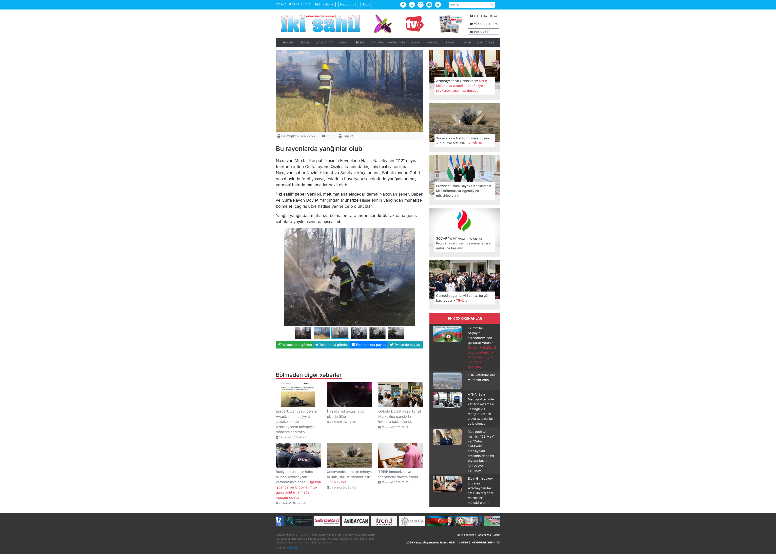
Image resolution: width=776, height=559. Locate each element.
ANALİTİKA (377, 42)
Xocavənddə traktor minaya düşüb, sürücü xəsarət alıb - (349, 477)
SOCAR (305, 42)
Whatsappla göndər (296, 345)
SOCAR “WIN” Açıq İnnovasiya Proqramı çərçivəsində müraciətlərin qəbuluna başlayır (463, 243)
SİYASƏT (288, 42)
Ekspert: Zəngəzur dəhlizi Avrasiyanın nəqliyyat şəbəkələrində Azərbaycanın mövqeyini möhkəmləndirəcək (296, 421)
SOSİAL (360, 42)
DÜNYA (415, 42)
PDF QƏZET (481, 31)
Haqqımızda (348, 4)
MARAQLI (432, 42)
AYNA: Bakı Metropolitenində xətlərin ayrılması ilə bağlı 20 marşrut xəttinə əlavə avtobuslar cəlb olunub (481, 408)
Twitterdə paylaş (406, 345)
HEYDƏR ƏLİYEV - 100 (486, 542)
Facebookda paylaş (370, 345)
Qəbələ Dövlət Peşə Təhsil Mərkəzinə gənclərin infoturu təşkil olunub (399, 416)
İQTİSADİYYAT (324, 42)
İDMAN (450, 42)
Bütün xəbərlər (324, 4)
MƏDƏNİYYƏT (396, 42)
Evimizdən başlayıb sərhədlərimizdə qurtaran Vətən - (482, 347)
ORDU (343, 42)
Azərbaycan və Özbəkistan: (461, 86)
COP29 (463, 542)
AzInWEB (292, 547)
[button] (419, 231)
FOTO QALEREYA (485, 16)
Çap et (347, 136)
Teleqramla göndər (333, 345)
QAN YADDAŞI (486, 42)
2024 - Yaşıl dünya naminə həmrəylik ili (430, 542)
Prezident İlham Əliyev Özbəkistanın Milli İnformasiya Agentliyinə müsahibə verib (463, 191)
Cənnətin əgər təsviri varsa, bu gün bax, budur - (462, 298)
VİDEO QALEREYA (485, 23)
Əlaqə (366, 4)
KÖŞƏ (467, 42)
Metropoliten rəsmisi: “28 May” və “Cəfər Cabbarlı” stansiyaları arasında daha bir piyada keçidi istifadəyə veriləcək (481, 451)
